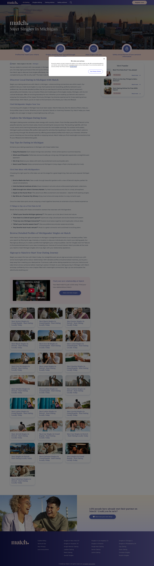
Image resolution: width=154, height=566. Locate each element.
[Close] (104, 59)
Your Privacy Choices (95, 71)
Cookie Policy (73, 66)
